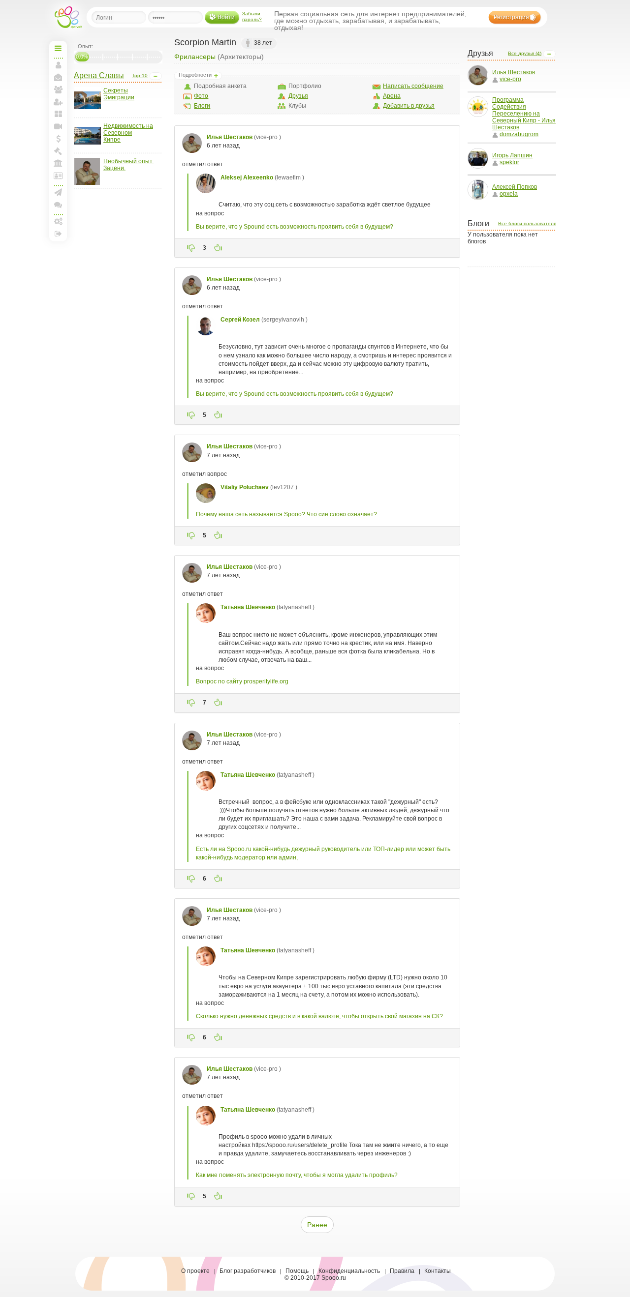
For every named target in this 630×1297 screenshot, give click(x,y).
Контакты (437, 1271)
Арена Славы (99, 75)
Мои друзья (58, 89)
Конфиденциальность (349, 1271)
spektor (509, 162)
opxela (509, 193)
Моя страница (58, 65)
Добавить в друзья (409, 105)
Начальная (58, 48)
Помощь (297, 1271)
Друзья (298, 95)
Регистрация (511, 17)
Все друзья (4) (524, 53)
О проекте (195, 1271)
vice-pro (510, 79)
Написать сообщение (413, 86)
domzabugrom (519, 134)
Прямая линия (58, 126)
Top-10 (140, 75)
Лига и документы (58, 175)
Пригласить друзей (58, 102)
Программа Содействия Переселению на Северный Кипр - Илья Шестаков (524, 113)
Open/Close (155, 76)
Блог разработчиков (248, 1271)
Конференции (58, 204)
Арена (392, 95)
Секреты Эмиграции (118, 94)
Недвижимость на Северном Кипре (128, 132)
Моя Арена (58, 163)
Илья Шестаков (513, 72)
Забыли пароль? (252, 16)
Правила (402, 1271)
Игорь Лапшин (512, 155)
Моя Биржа (58, 151)
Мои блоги (58, 114)
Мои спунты (58, 139)
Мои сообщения (58, 77)
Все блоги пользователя (527, 223)
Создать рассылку (58, 192)
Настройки (58, 221)
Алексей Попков (514, 186)
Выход (58, 233)
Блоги (202, 105)
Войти (226, 17)
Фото (201, 95)
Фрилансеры (195, 56)
